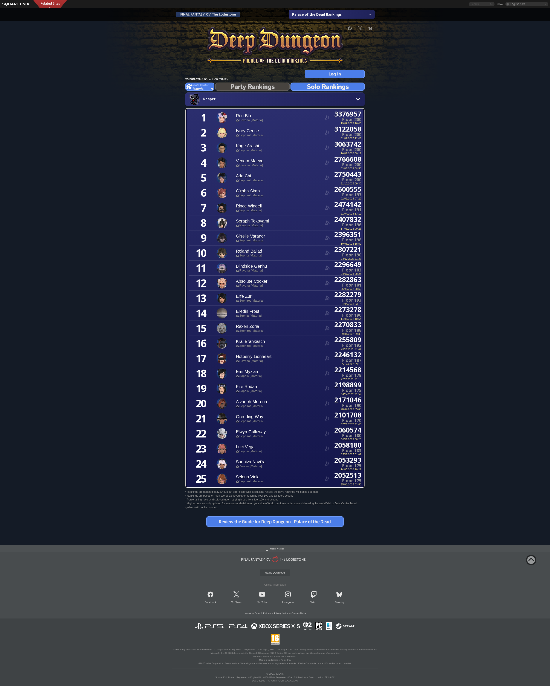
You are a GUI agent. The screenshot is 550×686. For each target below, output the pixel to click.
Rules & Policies (263, 613)
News (238, 602)
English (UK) (517, 4)
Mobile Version (277, 549)
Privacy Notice (281, 613)
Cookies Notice (299, 613)
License (247, 613)
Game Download (275, 572)
